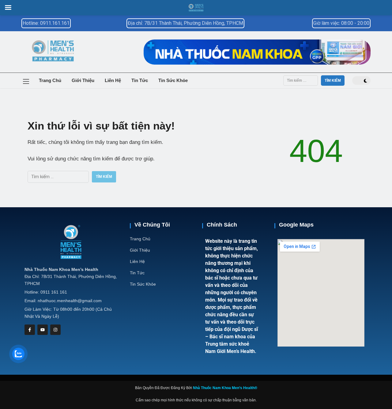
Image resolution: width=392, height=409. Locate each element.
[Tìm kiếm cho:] (300, 80)
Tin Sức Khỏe (173, 80)
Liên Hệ (113, 80)
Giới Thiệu (83, 80)
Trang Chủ (50, 80)
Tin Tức (139, 80)
